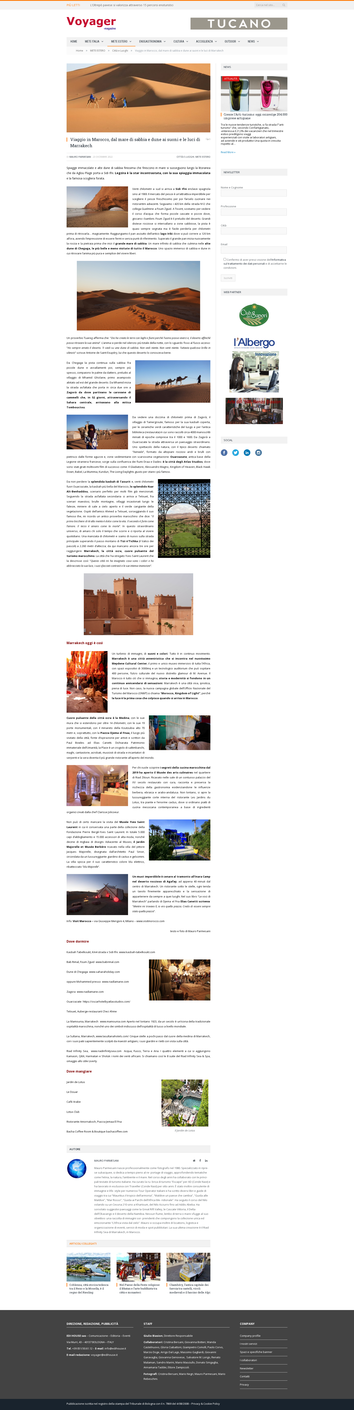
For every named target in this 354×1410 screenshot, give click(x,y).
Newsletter (246, 1368)
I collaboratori (248, 1360)
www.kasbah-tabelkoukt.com (137, 952)
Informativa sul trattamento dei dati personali (255, 262)
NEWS (251, 41)
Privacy (244, 1384)
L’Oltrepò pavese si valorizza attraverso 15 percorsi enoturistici (131, 5)
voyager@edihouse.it (104, 1355)
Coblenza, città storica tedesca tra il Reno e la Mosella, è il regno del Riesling (88, 1288)
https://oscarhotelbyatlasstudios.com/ (106, 1001)
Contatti (245, 1376)
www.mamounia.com (113, 1021)
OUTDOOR (230, 41)
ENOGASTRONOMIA (150, 41)
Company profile (250, 1336)
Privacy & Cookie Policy (205, 1403)
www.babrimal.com (110, 962)
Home (73, 41)
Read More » (228, 152)
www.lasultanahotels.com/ (112, 1036)
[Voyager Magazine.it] (91, 23)
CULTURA (179, 41)
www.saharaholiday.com (105, 972)
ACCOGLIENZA (204, 41)
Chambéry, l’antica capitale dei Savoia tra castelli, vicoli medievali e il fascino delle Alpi (189, 1288)
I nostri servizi (248, 1344)
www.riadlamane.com (115, 981)
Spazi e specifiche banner (256, 1352)
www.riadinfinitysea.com (107, 1051)
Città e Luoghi (185, 156)
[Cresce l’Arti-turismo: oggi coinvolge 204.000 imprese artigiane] (254, 93)
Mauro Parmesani (80, 156)
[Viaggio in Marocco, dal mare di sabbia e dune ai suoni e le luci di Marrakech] (138, 98)
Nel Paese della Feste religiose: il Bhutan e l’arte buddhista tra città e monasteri (139, 1288)
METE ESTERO (119, 41)
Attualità (230, 78)
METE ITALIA (92, 41)
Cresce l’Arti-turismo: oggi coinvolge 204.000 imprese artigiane (255, 116)
